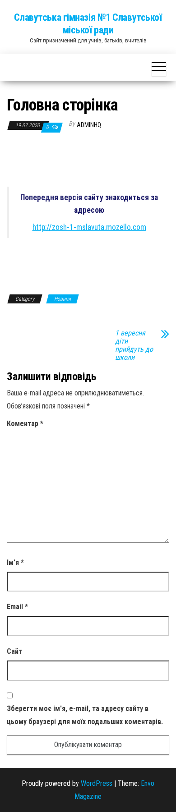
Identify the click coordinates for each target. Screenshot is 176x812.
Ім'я (15, 562)
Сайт (14, 651)
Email (17, 606)
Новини (62, 299)
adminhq (89, 124)
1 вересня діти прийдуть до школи (134, 345)
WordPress (96, 783)
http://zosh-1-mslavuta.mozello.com (89, 227)
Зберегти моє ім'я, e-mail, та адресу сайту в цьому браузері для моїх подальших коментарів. (85, 715)
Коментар (25, 423)
